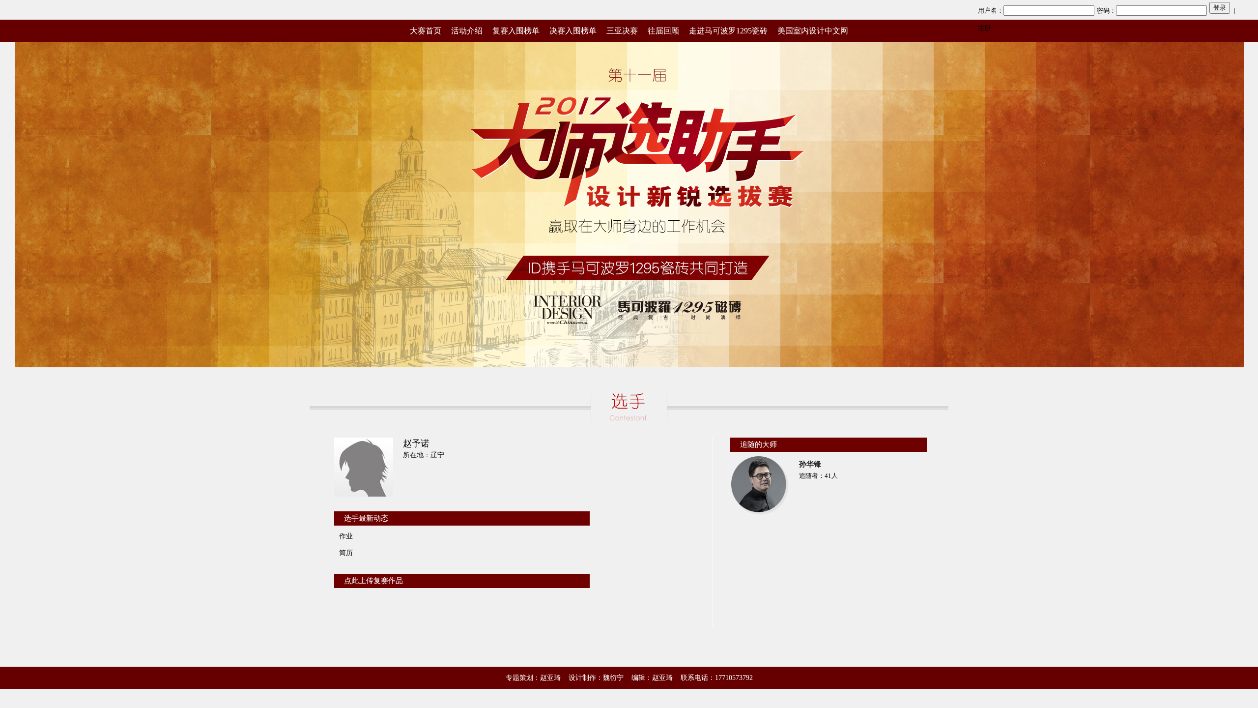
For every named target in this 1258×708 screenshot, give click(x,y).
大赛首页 (425, 31)
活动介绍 (467, 31)
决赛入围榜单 (573, 31)
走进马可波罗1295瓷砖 (728, 31)
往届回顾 (663, 31)
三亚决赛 (622, 31)
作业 (346, 536)
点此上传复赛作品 (373, 581)
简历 (346, 553)
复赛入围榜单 (516, 31)
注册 (984, 27)
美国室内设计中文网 (812, 31)
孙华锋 (810, 464)
